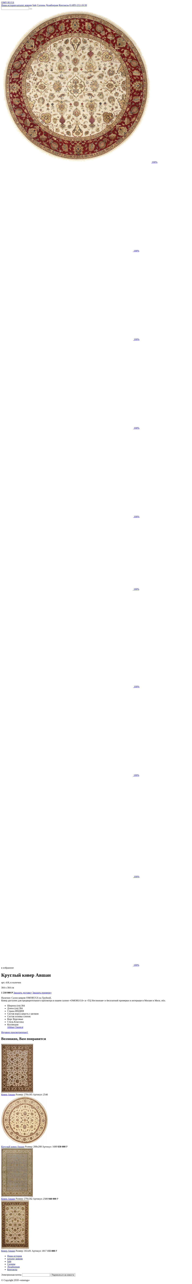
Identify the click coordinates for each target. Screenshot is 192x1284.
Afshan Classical (15, 1027)
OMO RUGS (7, 2)
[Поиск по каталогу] (31, 8)
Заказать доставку (23, 992)
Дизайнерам (52, 5)
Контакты (64, 5)
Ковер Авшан (8, 1094)
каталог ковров (24, 5)
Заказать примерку (42, 992)
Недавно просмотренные (14, 1032)
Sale (34, 5)
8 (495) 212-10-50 (78, 5)
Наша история (8, 5)
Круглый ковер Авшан (12, 1146)
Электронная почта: (11, 1274)
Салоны (41, 5)
